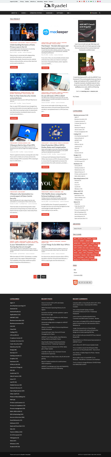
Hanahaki (28, 454)
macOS (59, 42)
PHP (76, 148)
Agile (76, 117)
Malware (85, 250)
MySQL (75, 252)
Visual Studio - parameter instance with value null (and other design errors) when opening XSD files (85, 330)
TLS (75, 257)
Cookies (27, 1)
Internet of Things (79, 127)
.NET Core (80, 238)
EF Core (97, 243)
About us (14, 13)
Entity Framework (78, 245)
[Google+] (82, 1)
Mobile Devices (78, 170)
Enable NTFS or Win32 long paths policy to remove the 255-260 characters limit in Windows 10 (86, 323)
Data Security (21, 42)
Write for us (33, 1)
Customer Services (79, 123)
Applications (78, 195)
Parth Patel (22, 253)
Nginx (80, 252)
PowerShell (90, 252)
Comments (78, 275)
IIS (84, 248)
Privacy (22, 1)
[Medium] (91, 1)
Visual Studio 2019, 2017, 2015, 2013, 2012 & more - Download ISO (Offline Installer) (87, 304)
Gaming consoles (79, 167)
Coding (23, 13)
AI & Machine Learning (80, 136)
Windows (77, 188)
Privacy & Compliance (31, 42)
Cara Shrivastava (55, 201)
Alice (20, 52)
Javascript (92, 248)
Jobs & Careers (53, 143)
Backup (84, 243)
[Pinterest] (98, 1)
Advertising (40, 1)
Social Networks (79, 216)
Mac (75, 250)
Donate (45, 1)
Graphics (77, 157)
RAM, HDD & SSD (79, 176)
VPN (86, 257)
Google (95, 245)
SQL (76, 150)
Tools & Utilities (56, 43)
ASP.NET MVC (77, 243)
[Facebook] (86, 1)
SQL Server (93, 255)
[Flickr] (100, 1)
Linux (76, 184)
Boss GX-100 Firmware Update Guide (87, 345)
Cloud (76, 204)
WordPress (93, 259)
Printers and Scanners (80, 174)
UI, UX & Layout (78, 161)
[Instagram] (95, 1)
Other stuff (77, 191)
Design (29, 241)
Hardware (49, 13)
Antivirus (76, 241)
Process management (80, 131)
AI (84, 238)
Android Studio (78, 138)
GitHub (90, 245)
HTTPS (80, 248)
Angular (94, 238)
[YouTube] (80, 1)
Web (68, 13)
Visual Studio (80, 257)
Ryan (53, 102)
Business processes (25, 92)
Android (12, 241)
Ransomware (77, 255)
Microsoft (97, 250)
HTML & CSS (78, 144)
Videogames (78, 199)
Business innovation (15, 92)
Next (43, 276)
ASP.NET (77, 140)
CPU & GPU (78, 165)
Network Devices (79, 172)
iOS (32, 241)
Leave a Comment (27, 52)
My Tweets (76, 96)
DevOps (77, 125)
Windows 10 (77, 259)
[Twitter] (77, 1)
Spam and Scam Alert (80, 218)
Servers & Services (46, 93)
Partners (51, 1)
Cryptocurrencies (79, 121)
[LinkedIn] (89, 1)
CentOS (92, 243)
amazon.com (94, 91)
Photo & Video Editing (80, 159)
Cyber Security (13, 42)
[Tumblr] (93, 1)
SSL (99, 255)
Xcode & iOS (78, 152)
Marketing (90, 250)
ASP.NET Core (89, 241)
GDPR (85, 245)
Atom (75, 272)
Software (60, 13)
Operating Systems (36, 13)
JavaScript (77, 146)
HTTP (75, 248)
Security (84, 255)
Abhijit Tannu (24, 203)
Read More (13, 67)
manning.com (85, 91)
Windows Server (85, 259)
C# (75, 142)
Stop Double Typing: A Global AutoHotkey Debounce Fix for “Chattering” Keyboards (85, 311)
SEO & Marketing (79, 212)
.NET (75, 238)
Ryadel (22, 454)
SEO (88, 255)
